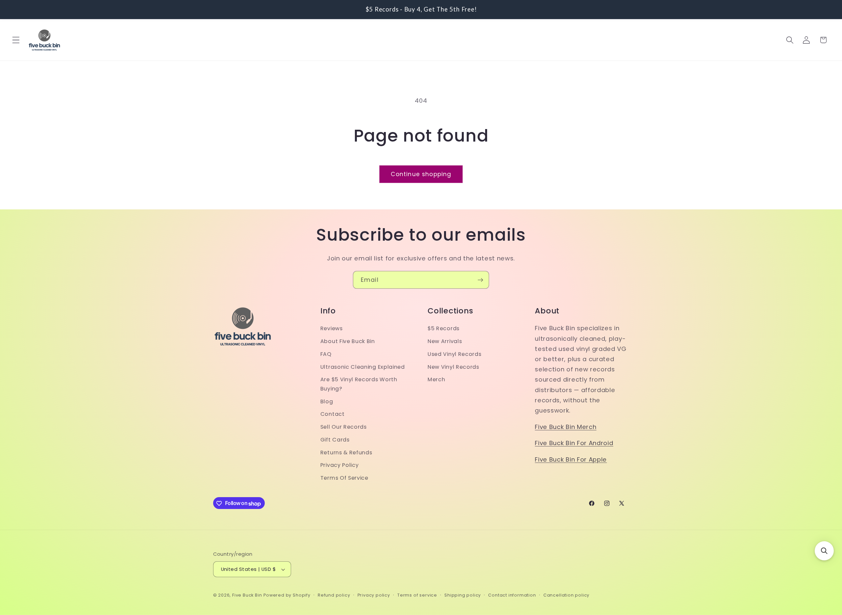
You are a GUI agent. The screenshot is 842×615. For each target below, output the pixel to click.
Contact (332, 414)
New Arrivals (445, 341)
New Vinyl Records (453, 367)
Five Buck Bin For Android (574, 443)
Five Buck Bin (247, 595)
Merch (436, 380)
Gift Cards (335, 439)
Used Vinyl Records (454, 354)
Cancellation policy (566, 595)
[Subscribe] (480, 280)
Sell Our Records (343, 427)
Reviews (331, 329)
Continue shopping (421, 174)
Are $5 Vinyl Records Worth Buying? (358, 384)
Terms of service (417, 595)
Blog (326, 401)
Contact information (512, 595)
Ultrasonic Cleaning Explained (362, 367)
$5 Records (443, 329)
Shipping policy (462, 595)
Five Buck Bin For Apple (571, 459)
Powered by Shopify (286, 595)
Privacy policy (374, 595)
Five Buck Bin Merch (565, 427)
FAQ (326, 354)
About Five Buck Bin (347, 341)
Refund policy (334, 595)
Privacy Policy (339, 465)
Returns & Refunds (346, 452)
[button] (16, 40)
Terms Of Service (344, 478)
